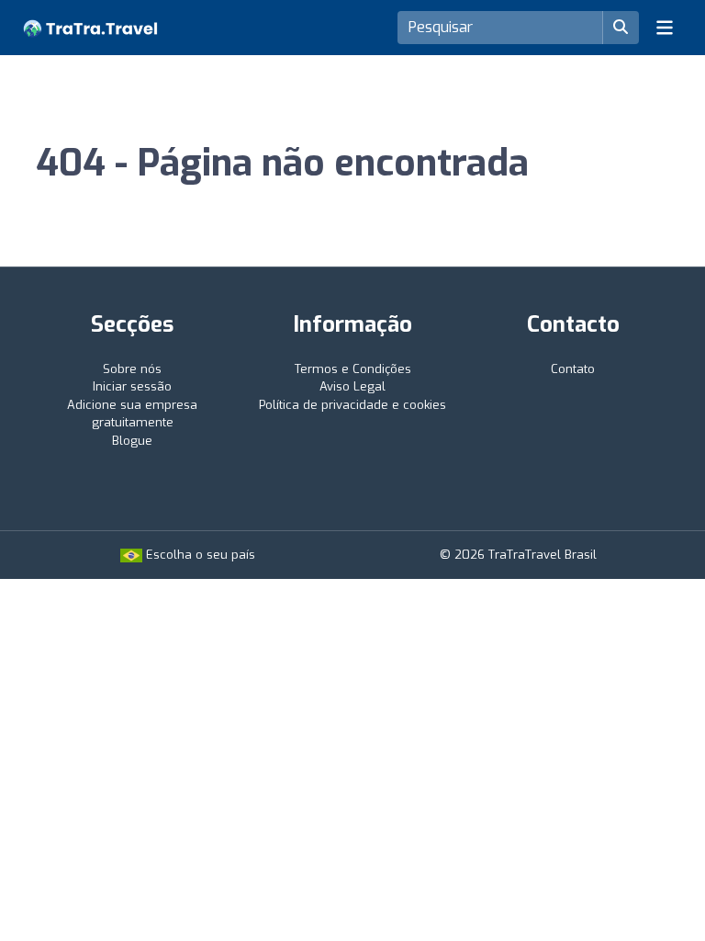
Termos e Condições (353, 369)
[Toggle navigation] (664, 27)
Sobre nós (132, 369)
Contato (573, 369)
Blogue (132, 440)
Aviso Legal (352, 386)
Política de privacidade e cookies (352, 405)
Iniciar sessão (132, 386)
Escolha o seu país (198, 554)
